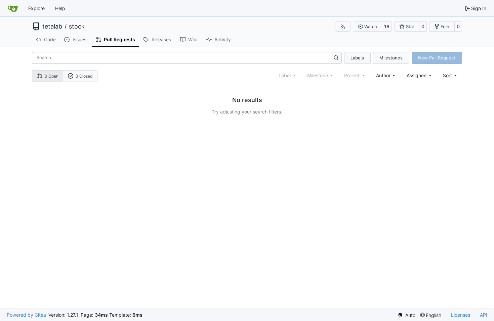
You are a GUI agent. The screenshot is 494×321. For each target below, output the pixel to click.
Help (60, 8)
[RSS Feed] (343, 26)
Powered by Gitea (26, 315)
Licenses (460, 315)
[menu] (450, 75)
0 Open (51, 76)
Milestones (391, 57)
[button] (367, 26)
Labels (357, 57)
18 (386, 26)
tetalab (52, 26)
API (483, 315)
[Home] (12, 8)
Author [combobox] (383, 75)
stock (77, 26)
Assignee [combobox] (416, 75)
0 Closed (84, 76)
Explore (36, 8)
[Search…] (336, 58)
